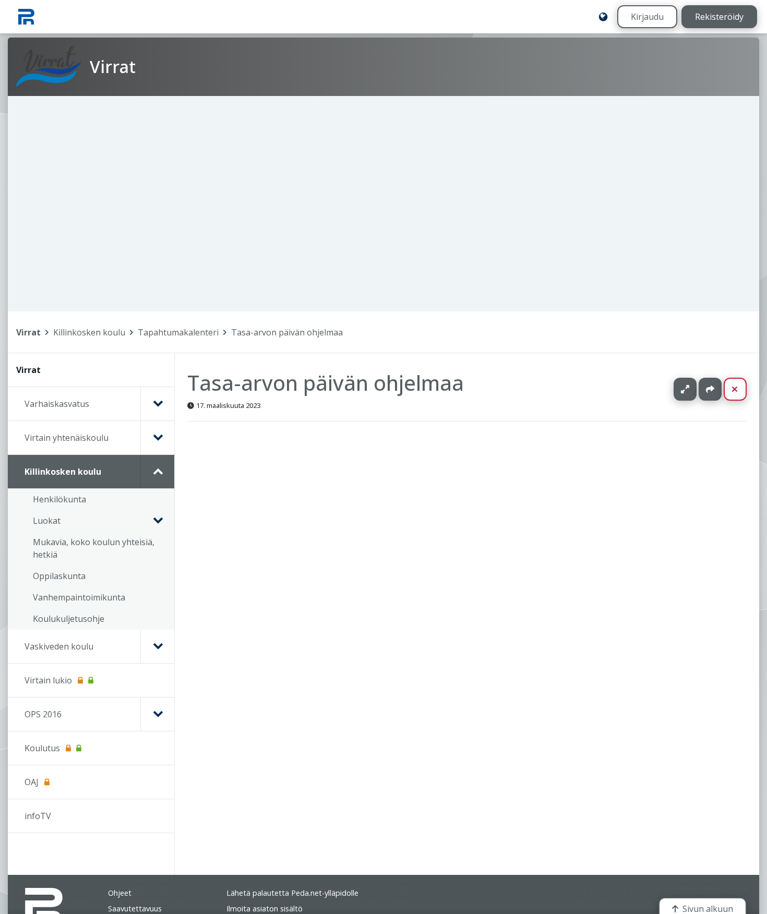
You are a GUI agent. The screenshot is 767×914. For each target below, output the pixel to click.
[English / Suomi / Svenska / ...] (603, 17)
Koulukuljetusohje (68, 618)
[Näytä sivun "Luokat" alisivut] (157, 520)
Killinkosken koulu (89, 332)
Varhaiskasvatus (57, 404)
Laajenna (695, 389)
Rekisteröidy (719, 16)
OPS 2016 (43, 714)
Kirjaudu (647, 16)
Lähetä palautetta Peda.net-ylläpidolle (292, 893)
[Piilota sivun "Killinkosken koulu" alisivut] (157, 471)
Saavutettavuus (135, 908)
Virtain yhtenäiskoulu (67, 437)
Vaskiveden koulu (59, 646)
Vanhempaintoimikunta (79, 597)
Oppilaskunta (59, 576)
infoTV (38, 816)
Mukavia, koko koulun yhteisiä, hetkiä (93, 548)
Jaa (710, 389)
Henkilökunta (59, 499)
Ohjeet (119, 893)
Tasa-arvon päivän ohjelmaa (287, 332)
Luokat (47, 520)
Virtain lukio (48, 680)
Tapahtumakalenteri (178, 332)
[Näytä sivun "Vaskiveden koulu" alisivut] (157, 646)
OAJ (32, 782)
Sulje (743, 389)
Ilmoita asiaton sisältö (264, 908)
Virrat (28, 332)
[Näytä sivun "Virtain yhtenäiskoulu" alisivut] (157, 437)
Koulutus (42, 748)
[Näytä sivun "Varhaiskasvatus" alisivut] (157, 403)
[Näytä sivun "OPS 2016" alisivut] (157, 714)
